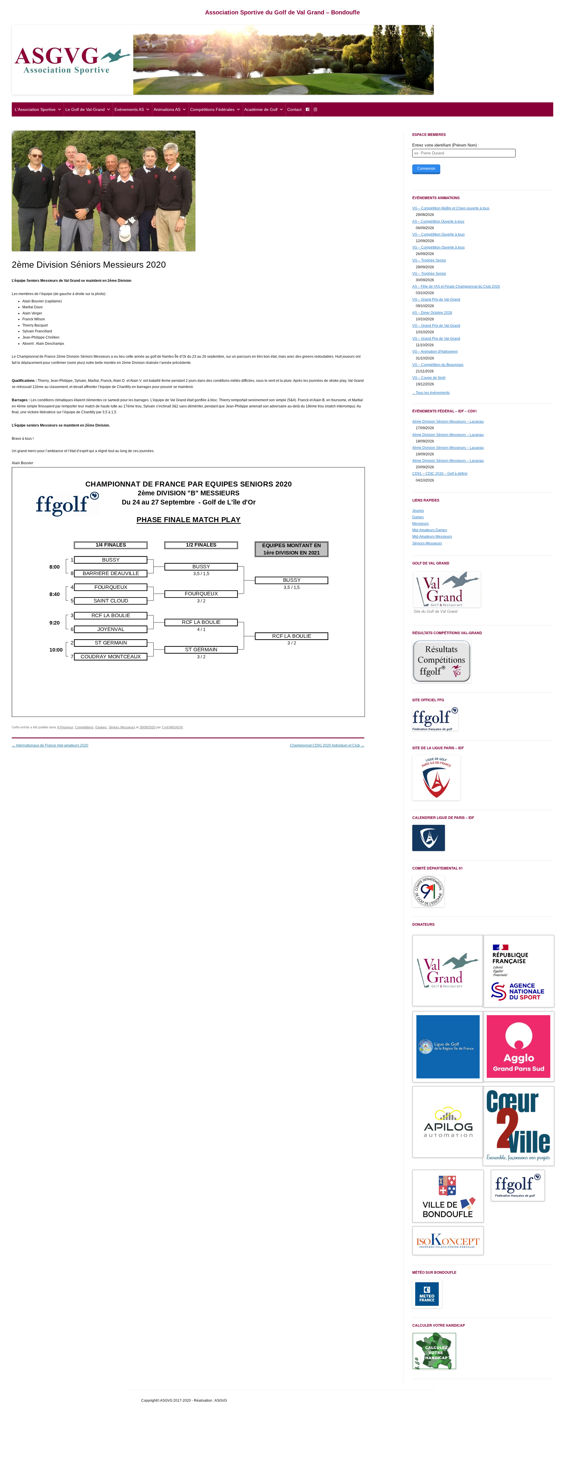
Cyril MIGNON (172, 727)
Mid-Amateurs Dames (429, 530)
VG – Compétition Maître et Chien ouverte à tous (450, 208)
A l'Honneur (65, 727)
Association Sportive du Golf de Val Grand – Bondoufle (282, 12)
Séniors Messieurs (122, 727)
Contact (294, 109)
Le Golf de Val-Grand (85, 109)
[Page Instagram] (315, 109)
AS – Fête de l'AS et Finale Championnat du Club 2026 (456, 286)
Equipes (101, 727)
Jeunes (418, 511)
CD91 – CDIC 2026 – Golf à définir (440, 474)
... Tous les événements (431, 393)
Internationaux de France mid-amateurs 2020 (50, 745)
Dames (418, 517)
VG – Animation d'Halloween (435, 351)
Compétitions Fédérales (212, 109)
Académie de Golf (260, 109)
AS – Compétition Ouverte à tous (438, 221)
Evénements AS (129, 109)
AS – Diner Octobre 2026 (432, 313)
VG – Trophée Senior (429, 260)
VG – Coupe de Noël (429, 378)
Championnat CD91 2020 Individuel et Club (327, 745)
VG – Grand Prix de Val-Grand (436, 299)
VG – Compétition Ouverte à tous (438, 234)
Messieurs (420, 524)
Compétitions (84, 727)
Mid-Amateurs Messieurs (432, 536)
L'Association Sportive (35, 109)
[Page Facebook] (307, 109)
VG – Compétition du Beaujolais (437, 365)
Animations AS (167, 109)
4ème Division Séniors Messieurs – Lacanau (448, 421)
